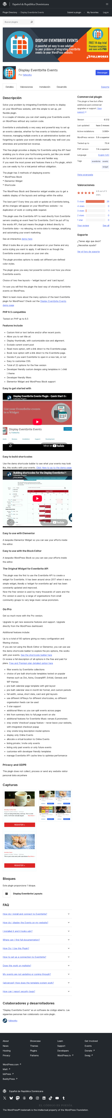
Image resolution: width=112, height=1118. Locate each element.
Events (88, 1046)
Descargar (102, 72)
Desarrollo (62, 86)
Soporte (105, 86)
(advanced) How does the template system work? (28, 983)
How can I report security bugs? (19, 991)
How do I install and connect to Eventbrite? (25, 914)
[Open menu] (107, 4)
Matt (6, 1069)
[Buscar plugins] (31, 22)
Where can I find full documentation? (21, 940)
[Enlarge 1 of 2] (32, 793)
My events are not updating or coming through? (27, 974)
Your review (83, 225)
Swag (89, 1055)
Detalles (10, 86)
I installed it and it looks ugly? (18, 931)
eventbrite (96, 161)
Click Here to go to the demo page (54, 467)
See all (106, 225)
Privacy (6, 1055)
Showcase (35, 1041)
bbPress (8, 1074)
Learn (60, 1041)
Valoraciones (26, 86)
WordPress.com (12, 1064)
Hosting (7, 1050)
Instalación (44, 86)
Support (61, 1046)
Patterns (34, 1055)
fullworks (27, 74)
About (6, 1041)
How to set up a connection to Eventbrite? (24, 957)
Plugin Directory (10, 12)
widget (105, 167)
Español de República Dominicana (26, 1091)
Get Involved (91, 1041)
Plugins (33, 1050)
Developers (63, 1050)
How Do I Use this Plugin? (16, 948)
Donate (90, 1050)
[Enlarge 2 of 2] (68, 793)
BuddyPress (10, 1079)
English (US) (103, 155)
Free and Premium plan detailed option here (31, 663)
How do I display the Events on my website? (25, 922)
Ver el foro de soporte (88, 251)
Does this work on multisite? (17, 965)
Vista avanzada (85, 174)
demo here (27, 239)
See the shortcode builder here (36, 655)
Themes (34, 1046)
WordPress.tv (65, 1055)
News (5, 1046)
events (105, 161)
